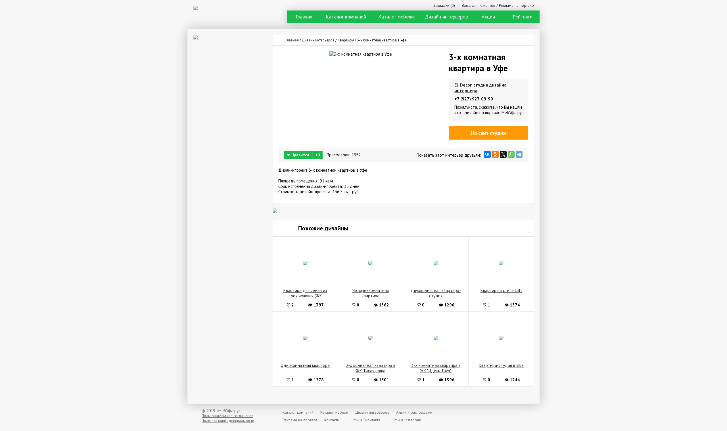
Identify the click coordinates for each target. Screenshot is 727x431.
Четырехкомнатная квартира (370, 293)
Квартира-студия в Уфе (501, 365)
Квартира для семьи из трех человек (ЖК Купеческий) (305, 293)
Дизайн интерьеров (446, 16)
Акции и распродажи (414, 412)
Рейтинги (522, 16)
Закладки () (444, 5)
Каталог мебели (396, 16)
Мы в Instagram (407, 419)
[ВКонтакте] (487, 154)
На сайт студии (488, 133)
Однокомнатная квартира (305, 365)
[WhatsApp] (511, 154)
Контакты (332, 419)
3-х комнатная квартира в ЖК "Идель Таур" (436, 368)
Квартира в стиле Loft (501, 290)
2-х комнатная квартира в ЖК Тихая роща (370, 368)
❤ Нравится (303, 154)
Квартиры (346, 40)
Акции (488, 16)
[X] (503, 154)
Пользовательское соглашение (227, 415)
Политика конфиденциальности (228, 420)
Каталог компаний (346, 16)
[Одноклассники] (495, 154)
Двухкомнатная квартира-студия (436, 293)
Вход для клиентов (478, 5)
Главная (304, 16)
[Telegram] (519, 154)
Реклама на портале (516, 5)
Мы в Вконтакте (367, 419)
